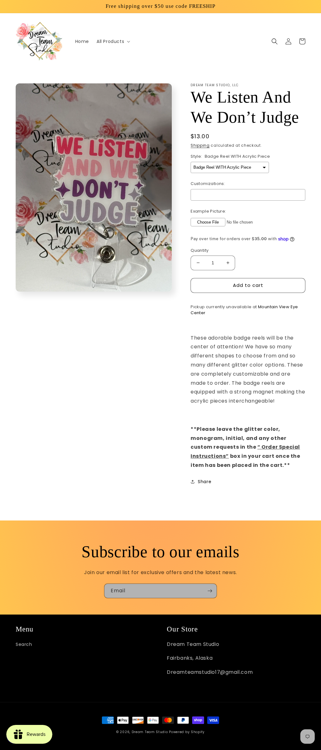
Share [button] (204, 481)
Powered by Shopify (187, 732)
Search (24, 644)
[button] (113, 41)
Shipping (200, 145)
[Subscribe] (210, 591)
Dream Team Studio (150, 732)
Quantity (199, 250)
